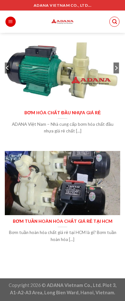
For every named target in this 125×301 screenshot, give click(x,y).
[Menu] (10, 22)
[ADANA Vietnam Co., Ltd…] (62, 22)
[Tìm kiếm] (114, 22)
